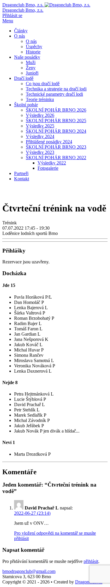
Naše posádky (27, 57)
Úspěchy (34, 46)
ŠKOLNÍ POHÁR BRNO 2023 (56, 146)
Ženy (30, 67)
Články (21, 30)
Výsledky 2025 (40, 125)
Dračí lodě (23, 78)
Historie (33, 51)
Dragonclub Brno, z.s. (22, 10)
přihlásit (91, 561)
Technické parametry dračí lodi (54, 94)
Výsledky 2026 (40, 115)
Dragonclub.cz (88, 581)
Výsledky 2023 (40, 152)
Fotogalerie (48, 168)
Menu (7, 20)
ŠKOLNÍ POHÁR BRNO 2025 (56, 120)
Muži (30, 62)
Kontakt (21, 178)
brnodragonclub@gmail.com (28, 571)
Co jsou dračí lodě (43, 83)
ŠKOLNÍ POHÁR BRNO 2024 (56, 131)
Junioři (32, 72)
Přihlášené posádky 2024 (49, 141)
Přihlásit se (12, 15)
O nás (19, 35)
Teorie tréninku (40, 99)
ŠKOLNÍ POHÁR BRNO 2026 (56, 109)
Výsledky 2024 (40, 136)
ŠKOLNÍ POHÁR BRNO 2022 (56, 157)
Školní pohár (26, 104)
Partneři (21, 173)
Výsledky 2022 (52, 162)
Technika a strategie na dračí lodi (56, 88)
